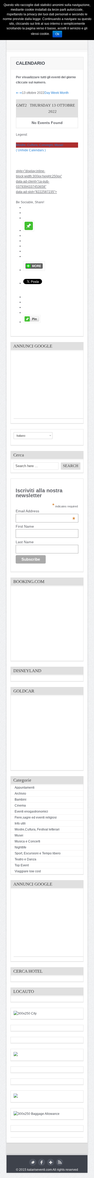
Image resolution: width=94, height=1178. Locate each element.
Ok (57, 34)
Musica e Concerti (27, 841)
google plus (50, 1162)
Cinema (20, 805)
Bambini (20, 799)
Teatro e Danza (25, 859)
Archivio (20, 793)
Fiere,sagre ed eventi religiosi (36, 817)
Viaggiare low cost (28, 871)
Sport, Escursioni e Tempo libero (38, 853)
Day (47, 93)
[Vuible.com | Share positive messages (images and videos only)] (28, 230)
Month (64, 93)
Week (55, 93)
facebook (41, 1162)
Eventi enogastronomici (31, 811)
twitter (32, 1162)
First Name (25, 526)
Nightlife (20, 847)
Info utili (20, 823)
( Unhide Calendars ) (31, 150)
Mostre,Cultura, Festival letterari (37, 829)
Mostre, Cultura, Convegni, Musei (39, 145)
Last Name (25, 542)
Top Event (22, 865)
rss (59, 1162)
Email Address (45, 511)
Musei (19, 835)
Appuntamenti (24, 787)
